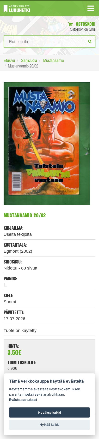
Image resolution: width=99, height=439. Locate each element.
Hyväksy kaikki (49, 412)
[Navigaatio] (90, 9)
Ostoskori (85, 24)
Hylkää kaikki (49, 424)
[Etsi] (90, 41)
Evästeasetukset (23, 400)
